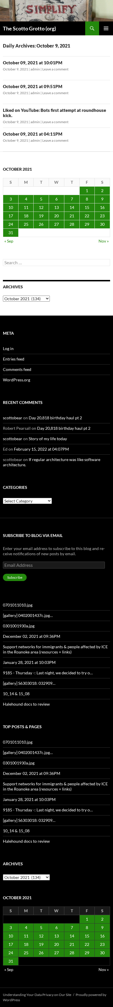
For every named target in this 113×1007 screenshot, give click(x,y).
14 (72, 207)
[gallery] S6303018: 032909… (29, 683)
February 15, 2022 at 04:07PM (41, 449)
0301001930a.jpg (18, 625)
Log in (8, 348)
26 (41, 224)
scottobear (12, 417)
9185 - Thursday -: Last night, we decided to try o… (48, 672)
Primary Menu (106, 28)
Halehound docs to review (26, 704)
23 (102, 215)
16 (102, 207)
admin (35, 69)
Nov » (104, 240)
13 (56, 207)
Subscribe (14, 577)
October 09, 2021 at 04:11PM (32, 133)
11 (26, 207)
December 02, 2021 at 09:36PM (31, 636)
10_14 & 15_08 (16, 693)
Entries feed (13, 358)
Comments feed (17, 369)
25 (26, 224)
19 (41, 215)
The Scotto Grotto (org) (29, 28)
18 (26, 215)
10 (10, 207)
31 (10, 232)
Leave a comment (55, 69)
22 (87, 215)
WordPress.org (16, 379)
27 (56, 224)
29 (87, 224)
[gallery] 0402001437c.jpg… (28, 615)
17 (10, 215)
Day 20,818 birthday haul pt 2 (55, 417)
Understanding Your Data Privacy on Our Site (37, 995)
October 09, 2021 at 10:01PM (32, 62)
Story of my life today (48, 438)
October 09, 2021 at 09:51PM (32, 86)
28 (72, 224)
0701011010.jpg (17, 604)
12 (41, 207)
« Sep (8, 240)
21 (72, 215)
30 (102, 224)
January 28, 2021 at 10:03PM (29, 662)
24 (10, 224)
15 (87, 207)
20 (56, 215)
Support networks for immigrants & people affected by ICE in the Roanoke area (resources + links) (55, 649)
